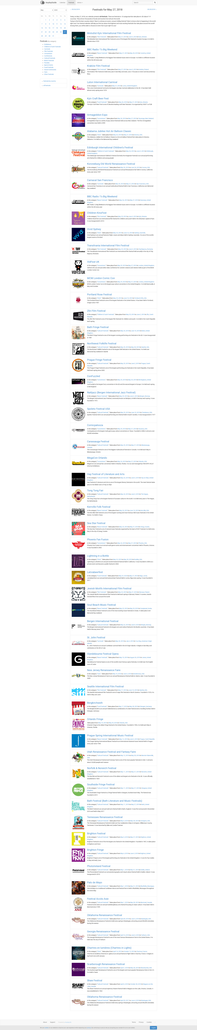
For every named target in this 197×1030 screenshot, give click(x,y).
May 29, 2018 (132, 380)
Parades (46, 63)
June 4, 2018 (135, 1000)
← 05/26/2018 (75, 9)
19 (61, 28)
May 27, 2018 (122, 37)
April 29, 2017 (124, 1000)
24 (53, 32)
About (45, 1022)
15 (46, 28)
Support (52, 1022)
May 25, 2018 (122, 216)
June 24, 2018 (135, 167)
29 (46, 36)
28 (42, 36)
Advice (79, 2)
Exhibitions (47, 44)
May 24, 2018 (121, 461)
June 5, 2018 (135, 625)
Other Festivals (49, 74)
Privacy (141, 1022)
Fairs (45, 72)
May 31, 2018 (134, 870)
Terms (134, 1022)
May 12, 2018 (123, 739)
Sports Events (48, 65)
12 (61, 24)
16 (49, 28)
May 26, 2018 (123, 102)
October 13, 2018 (129, 951)
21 (42, 32)
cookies (46, 1027)
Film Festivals (48, 51)
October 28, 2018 (135, 984)
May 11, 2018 (124, 772)
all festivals (46, 85)
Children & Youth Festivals (52, 46)
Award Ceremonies (50, 69)
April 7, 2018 (124, 968)
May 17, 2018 (122, 690)
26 (61, 32)
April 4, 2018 (124, 984)
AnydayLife (68, 1022)
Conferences (48, 56)
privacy (89, 1027)
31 (53, 36)
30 (49, 36)
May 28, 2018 (134, 53)
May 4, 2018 (124, 853)
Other (99, 135)
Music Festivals (49, 60)
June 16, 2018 (128, 233)
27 (65, 32)
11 (57, 24)
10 (53, 24)
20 (65, 28)
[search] (155, 2)
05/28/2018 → (152, 9)
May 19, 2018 (123, 657)
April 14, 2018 (124, 935)
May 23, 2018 (117, 559)
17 (53, 28)
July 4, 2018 (130, 641)
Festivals (71, 2)
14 (42, 28)
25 (57, 32)
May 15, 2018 (102, 723)
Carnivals (47, 49)
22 (46, 32)
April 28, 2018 (124, 919)
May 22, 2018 (124, 625)
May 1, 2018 (124, 870)
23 (49, 32)
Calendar (62, 2)
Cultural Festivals (49, 58)
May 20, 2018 (119, 641)
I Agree (153, 1028)
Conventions (48, 53)
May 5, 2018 (124, 821)
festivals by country (49, 81)
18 (57, 28)
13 (65, 24)
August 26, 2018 (135, 657)
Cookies (149, 1022)
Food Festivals (48, 67)
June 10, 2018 (128, 298)
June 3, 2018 (133, 37)
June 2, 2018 (141, 314)
